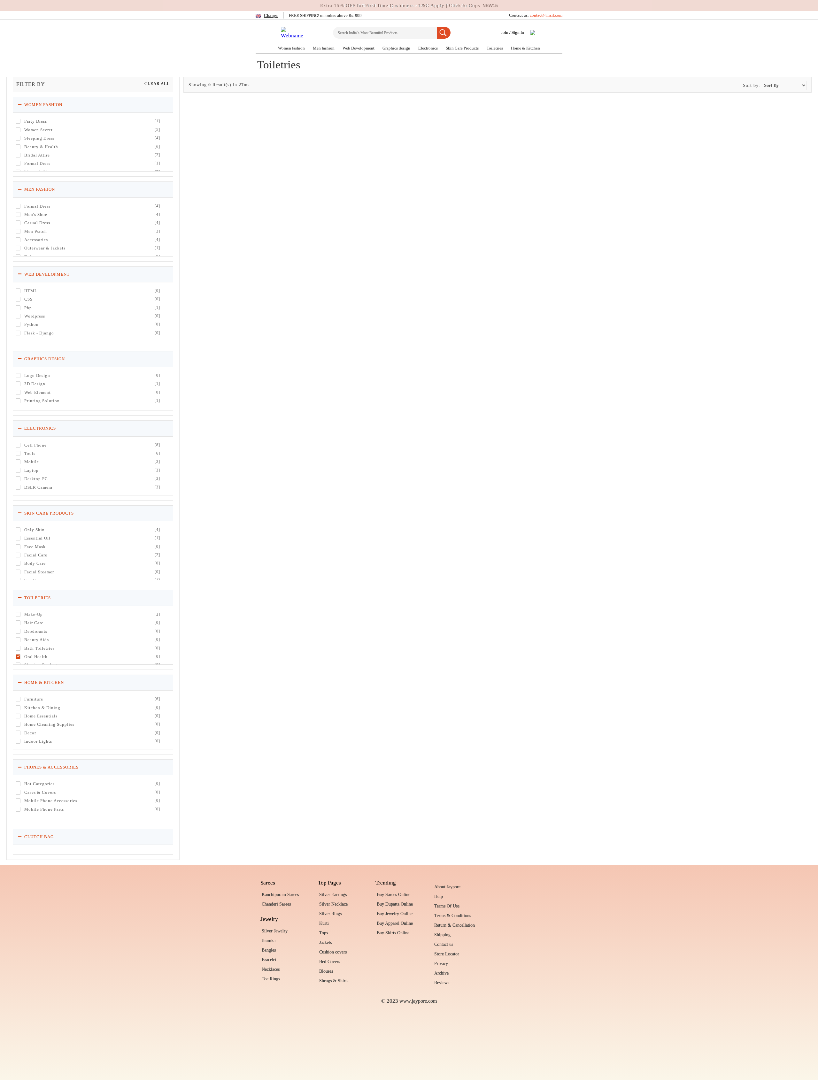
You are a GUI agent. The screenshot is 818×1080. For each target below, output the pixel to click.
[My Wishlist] (532, 33)
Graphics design (396, 48)
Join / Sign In (512, 32)
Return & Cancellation (454, 925)
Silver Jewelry (275, 931)
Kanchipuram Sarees (280, 894)
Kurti (324, 923)
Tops (323, 933)
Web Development (359, 48)
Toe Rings (271, 979)
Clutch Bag (38, 836)
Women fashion (292, 48)
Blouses (326, 971)
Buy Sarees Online (393, 894)
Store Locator (446, 954)
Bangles (269, 950)
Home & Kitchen (525, 48)
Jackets (325, 942)
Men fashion (324, 48)
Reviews (441, 982)
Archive (441, 973)
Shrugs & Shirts (333, 980)
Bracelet (269, 959)
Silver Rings (330, 913)
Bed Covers (329, 961)
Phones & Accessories (51, 767)
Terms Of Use (446, 906)
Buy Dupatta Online (395, 904)
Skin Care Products (463, 48)
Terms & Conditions (452, 915)
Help (438, 896)
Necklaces (271, 969)
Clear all (157, 83)
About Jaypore (447, 887)
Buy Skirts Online (393, 933)
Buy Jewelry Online (395, 913)
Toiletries (495, 48)
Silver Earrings (333, 894)
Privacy (441, 963)
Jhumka (268, 940)
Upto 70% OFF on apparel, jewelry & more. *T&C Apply (409, 5)
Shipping (442, 934)
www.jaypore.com (418, 1001)
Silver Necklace (333, 904)
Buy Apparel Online (395, 923)
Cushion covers (333, 952)
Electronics (428, 48)
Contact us (443, 944)
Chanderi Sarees (276, 904)
